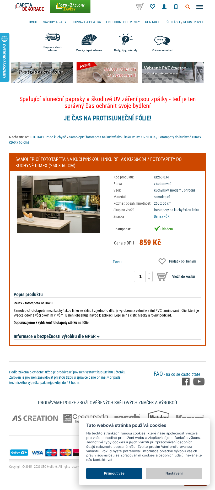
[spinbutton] (140, 276)
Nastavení (173, 473)
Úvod (33, 21)
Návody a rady (54, 21)
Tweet (117, 261)
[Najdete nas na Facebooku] (186, 381)
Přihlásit (172, 21)
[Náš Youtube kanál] (199, 381)
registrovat (193, 21)
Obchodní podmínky (123, 21)
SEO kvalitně (49, 466)
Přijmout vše (114, 473)
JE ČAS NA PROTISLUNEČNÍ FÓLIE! (107, 118)
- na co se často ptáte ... (179, 374)
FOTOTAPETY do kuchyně (48, 136)
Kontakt (152, 21)
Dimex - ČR (161, 216)
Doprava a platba (86, 21)
